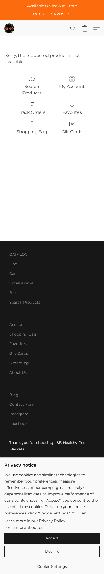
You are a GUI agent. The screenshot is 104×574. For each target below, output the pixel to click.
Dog (13, 264)
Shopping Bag (32, 131)
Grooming (19, 363)
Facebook (18, 423)
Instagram (19, 414)
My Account (72, 86)
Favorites (72, 112)
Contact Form (22, 404)
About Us (18, 372)
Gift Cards (72, 131)
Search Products (32, 89)
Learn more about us (23, 527)
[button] (9, 28)
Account (17, 324)
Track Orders (32, 112)
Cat (12, 273)
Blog (13, 394)
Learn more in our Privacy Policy (34, 520)
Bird (13, 292)
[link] (52, 14)
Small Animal (21, 283)
